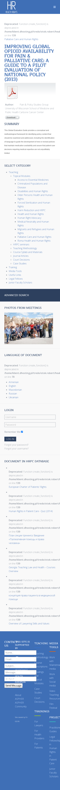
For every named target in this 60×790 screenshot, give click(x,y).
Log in (10, 439)
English (12, 386)
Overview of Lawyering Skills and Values (29, 623)
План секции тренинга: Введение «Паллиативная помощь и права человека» (26, 539)
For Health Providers (39, 734)
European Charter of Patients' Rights (27, 486)
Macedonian (15, 389)
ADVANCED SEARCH (16, 295)
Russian (13, 393)
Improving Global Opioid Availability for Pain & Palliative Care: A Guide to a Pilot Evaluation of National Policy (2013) (29, 63)
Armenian (14, 382)
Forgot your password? (16, 444)
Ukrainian (13, 397)
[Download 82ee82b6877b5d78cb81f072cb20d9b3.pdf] (12, 92)
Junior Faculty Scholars (53, 772)
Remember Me (12, 431)
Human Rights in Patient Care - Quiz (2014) (31, 511)
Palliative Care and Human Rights (21, 39)
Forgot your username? (16, 448)
